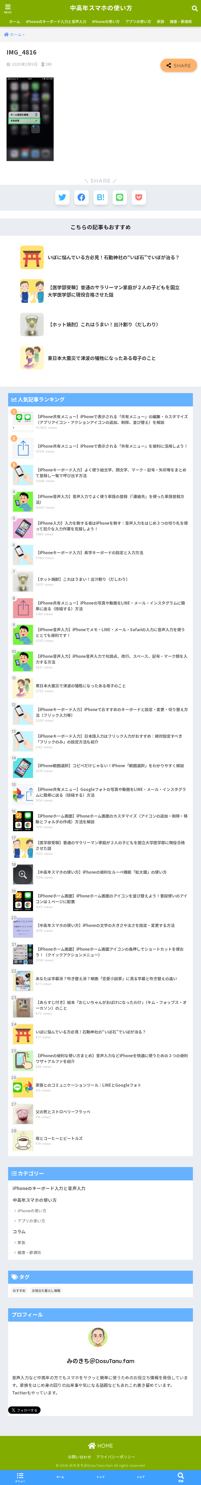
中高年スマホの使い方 (101, 8)
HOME (104, 1445)
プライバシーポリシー (115, 1456)
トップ (100, 1477)
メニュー (20, 1481)
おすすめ (19, 1290)
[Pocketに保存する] (139, 197)
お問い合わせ (79, 1456)
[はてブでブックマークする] (100, 197)
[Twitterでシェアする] (62, 197)
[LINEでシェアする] (120, 197)
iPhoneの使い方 (106, 21)
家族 (160, 21)
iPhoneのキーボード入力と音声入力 (56, 21)
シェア (141, 1477)
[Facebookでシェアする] (81, 197)
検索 (180, 1481)
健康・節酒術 (181, 21)
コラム (19, 1231)
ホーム (14, 21)
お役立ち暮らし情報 (46, 1290)
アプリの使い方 (138, 21)
